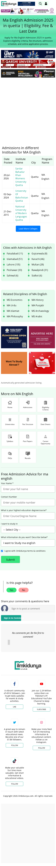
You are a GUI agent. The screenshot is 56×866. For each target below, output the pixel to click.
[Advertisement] (28, 109)
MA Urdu (11, 305)
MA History (38, 299)
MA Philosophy (15, 316)
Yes (11, 590)
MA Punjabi (38, 305)
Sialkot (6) (37, 275)
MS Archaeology (40, 310)
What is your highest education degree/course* (24, 510)
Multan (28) (38, 264)
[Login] (46, 3)
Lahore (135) (13, 264)
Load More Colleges (28, 228)
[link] (26, 4)
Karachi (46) (38, 259)
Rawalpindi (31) (40, 270)
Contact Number (9, 497)
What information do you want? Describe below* (24, 537)
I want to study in (9, 523)
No (23, 590)
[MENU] (53, 3)
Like (14, 707)
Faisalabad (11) (15, 253)
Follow (14, 745)
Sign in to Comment (12, 618)
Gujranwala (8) (39, 253)
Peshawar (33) (14, 270)
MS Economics (14, 299)
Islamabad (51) (15, 259)
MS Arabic (37, 316)
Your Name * (7, 483)
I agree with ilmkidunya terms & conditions (25, 550)
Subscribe (41, 709)
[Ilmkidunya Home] (8, 4)
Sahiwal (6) (12, 275)
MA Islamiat (13, 310)
